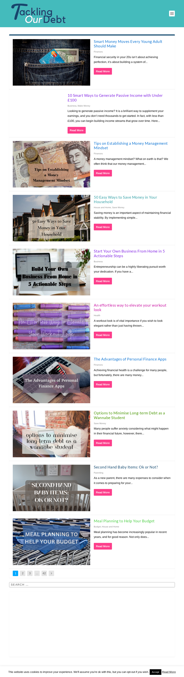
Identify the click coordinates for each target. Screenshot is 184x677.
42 (44, 573)
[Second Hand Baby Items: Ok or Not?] (51, 488)
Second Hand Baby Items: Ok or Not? (126, 467)
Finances (98, 51)
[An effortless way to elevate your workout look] (51, 326)
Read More (103, 71)
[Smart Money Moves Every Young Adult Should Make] (51, 62)
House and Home (102, 207)
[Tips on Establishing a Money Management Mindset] (51, 164)
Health (97, 315)
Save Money (118, 207)
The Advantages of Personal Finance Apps (130, 359)
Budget (97, 526)
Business (72, 106)
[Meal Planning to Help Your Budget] (51, 542)
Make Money (84, 106)
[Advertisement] (92, 626)
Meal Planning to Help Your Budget (124, 521)
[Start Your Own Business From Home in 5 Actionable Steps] (51, 272)
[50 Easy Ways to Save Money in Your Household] (51, 218)
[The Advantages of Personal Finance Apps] (51, 380)
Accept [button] (155, 672)
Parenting (98, 473)
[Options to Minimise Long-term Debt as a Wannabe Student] (51, 434)
